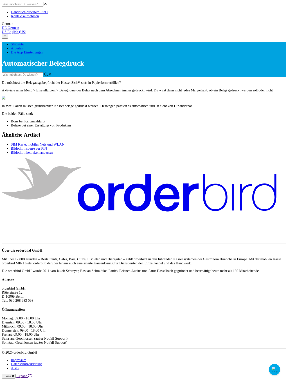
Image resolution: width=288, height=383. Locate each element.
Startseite (17, 44)
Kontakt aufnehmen (25, 16)
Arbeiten (17, 48)
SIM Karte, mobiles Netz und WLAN (38, 144)
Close (8, 376)
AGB (15, 368)
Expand (22, 376)
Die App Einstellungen (27, 52)
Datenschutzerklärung (26, 364)
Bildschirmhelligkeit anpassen (32, 152)
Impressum (18, 360)
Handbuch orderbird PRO (29, 12)
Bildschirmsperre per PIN (29, 148)
